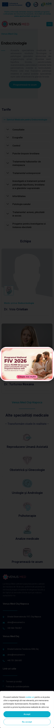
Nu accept (27, 722)
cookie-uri (30, 697)
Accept (27, 714)
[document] (27, 364)
